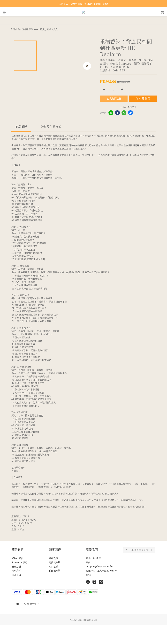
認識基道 (16, 566)
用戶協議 (53, 566)
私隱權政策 (54, 570)
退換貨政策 (54, 562)
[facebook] (117, 112)
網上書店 (16, 574)
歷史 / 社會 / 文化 (49, 29)
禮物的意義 (17, 558)
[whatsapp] (123, 112)
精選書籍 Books (30, 29)
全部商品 (15, 29)
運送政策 (53, 558)
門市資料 (16, 570)
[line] (110, 112)
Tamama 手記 (19, 562)
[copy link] (130, 112)
